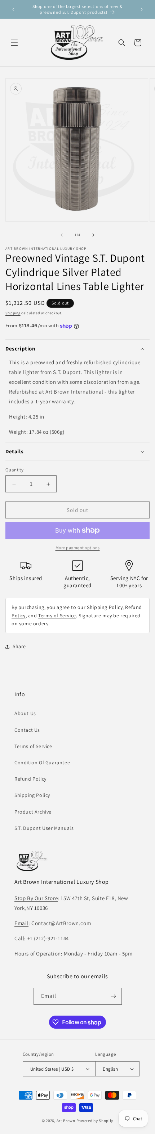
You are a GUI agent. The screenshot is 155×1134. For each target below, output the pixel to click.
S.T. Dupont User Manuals (44, 828)
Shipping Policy (105, 607)
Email (21, 923)
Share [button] (19, 646)
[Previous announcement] (13, 9)
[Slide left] (62, 235)
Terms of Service (57, 615)
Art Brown (66, 1120)
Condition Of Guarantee (42, 762)
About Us (25, 713)
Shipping (13, 313)
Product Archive (33, 811)
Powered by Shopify (95, 1120)
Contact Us (27, 730)
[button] (14, 43)
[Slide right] (93, 235)
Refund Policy (30, 779)
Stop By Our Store (36, 898)
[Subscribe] (113, 996)
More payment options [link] (78, 547)
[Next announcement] (142, 9)
